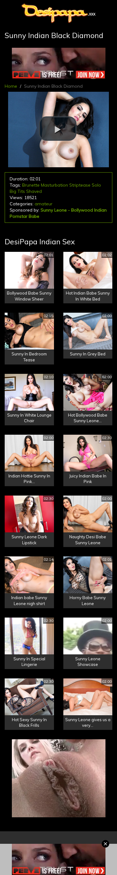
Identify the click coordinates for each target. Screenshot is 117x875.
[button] (57, 128)
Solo (96, 185)
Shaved (34, 191)
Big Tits (17, 191)
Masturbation (54, 185)
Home (11, 86)
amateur (43, 204)
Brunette (31, 185)
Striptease (79, 185)
